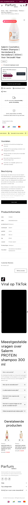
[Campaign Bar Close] (25, 1)
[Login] (24, 5)
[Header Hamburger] (2, 5)
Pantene (3, 443)
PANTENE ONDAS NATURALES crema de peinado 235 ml (20, 447)
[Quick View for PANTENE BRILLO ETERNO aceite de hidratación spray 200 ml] (8, 440)
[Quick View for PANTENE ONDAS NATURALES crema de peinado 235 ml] (22, 440)
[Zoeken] (21, 5)
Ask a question (7, 88)
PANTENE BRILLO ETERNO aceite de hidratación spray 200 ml (6, 448)
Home (2, 10)
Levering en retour (20, 88)
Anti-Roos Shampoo (6, 12)
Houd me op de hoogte (14, 84)
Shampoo (21, 10)
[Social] (2, 479)
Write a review (21, 270)
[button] (5, 440)
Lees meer (14, 202)
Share (4, 91)
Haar (7, 10)
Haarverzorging (13, 10)
